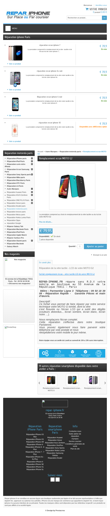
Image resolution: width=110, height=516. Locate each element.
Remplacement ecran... (72, 388)
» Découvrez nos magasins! (19, 284)
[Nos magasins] (19, 267)
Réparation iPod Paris (16, 232)
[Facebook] (53, 480)
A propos (75, 439)
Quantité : (72, 246)
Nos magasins (12, 254)
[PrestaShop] (19, 341)
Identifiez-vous (101, 5)
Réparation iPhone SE (35, 464)
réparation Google (14, 223)
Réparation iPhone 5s (35, 467)
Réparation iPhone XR (35, 442)
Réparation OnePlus (55, 445)
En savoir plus (45, 262)
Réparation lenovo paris (16, 212)
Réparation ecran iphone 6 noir (49, 97)
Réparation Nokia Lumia (55, 451)
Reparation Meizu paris (16, 215)
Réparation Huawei (55, 438)
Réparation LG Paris (15, 186)
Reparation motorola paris (17, 209)
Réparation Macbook (15, 244)
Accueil (40, 152)
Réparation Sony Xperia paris (19, 175)
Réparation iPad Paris (16, 161)
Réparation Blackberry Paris (18, 180)
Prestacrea (60, 511)
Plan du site (75, 449)
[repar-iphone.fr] (28, 14)
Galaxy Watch (12, 247)
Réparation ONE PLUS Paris (18, 200)
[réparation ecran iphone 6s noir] (15, 78)
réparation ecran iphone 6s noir (50, 71)
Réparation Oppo (13, 220)
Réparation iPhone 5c (35, 469)
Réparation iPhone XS (35, 439)
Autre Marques (13, 189)
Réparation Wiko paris (16, 177)
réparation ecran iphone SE (50, 122)
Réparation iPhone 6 (35, 462)
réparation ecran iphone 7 (49, 45)
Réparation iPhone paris (16, 158)
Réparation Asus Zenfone (55, 443)
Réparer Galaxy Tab (15, 226)
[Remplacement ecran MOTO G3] (93, 380)
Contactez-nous (75, 431)
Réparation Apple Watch (17, 235)
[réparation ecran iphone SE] (15, 130)
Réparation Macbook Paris (18, 229)
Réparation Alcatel (55, 458)
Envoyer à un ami (100, 255)
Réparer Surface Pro (15, 238)
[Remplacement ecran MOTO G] (51, 380)
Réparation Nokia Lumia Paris (18, 218)
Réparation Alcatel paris (16, 206)
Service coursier (75, 441)
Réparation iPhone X (35, 444)
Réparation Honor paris (16, 203)
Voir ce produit (15, 64)
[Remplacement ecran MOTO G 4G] (72, 380)
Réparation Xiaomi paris (16, 241)
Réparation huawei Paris (16, 192)
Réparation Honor (55, 440)
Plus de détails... (45, 222)
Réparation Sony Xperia (55, 448)
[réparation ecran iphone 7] (15, 52)
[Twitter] (58, 480)
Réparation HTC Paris (16, 183)
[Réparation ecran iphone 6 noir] (15, 104)
